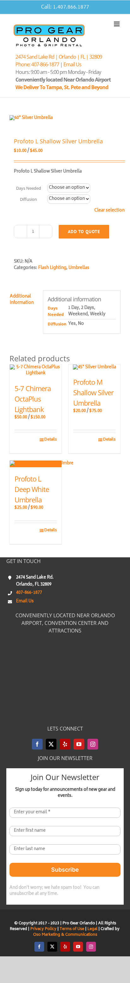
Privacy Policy (43, 929)
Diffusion (28, 199)
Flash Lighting (52, 268)
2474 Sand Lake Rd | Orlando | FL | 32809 (58, 56)
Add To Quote (84, 231)
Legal (92, 929)
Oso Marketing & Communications (65, 935)
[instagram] (92, 744)
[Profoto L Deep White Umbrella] (36, 464)
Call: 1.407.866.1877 (65, 7)
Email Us (72, 64)
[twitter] (51, 744)
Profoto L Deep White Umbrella (32, 489)
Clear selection (109, 211)
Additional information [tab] (22, 300)
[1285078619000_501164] (65, 118)
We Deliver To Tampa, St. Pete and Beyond (62, 87)
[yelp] (65, 744)
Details (50, 440)
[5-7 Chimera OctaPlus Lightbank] (36, 370)
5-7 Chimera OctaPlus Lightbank (33, 398)
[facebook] (37, 744)
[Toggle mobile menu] (117, 24)
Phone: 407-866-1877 (37, 64)
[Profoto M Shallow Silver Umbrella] (94, 367)
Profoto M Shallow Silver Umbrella (93, 392)
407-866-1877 (29, 593)
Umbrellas (78, 268)
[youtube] (79, 744)
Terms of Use (72, 929)
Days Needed (28, 188)
